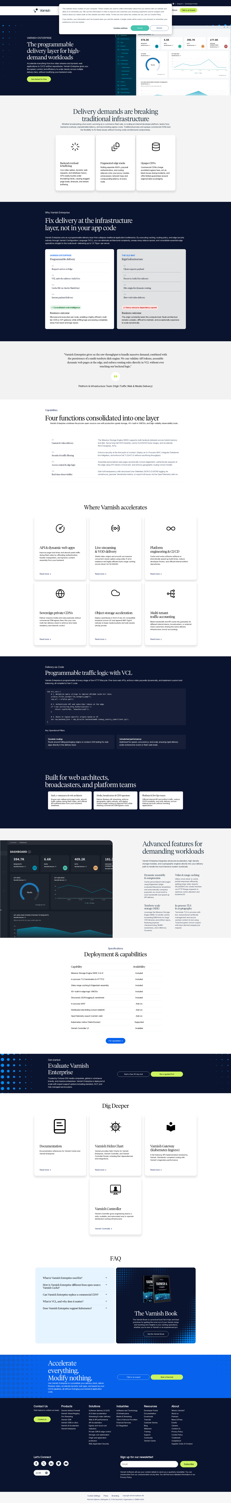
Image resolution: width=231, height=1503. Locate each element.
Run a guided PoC (167, 1074)
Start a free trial (167, 1377)
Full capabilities (115, 1041)
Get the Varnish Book (156, 1334)
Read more (44, 574)
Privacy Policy (177, 1432)
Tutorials (147, 1420)
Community (148, 1438)
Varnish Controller (102, 1228)
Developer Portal (191, 4)
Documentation (150, 1413)
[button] (75, 1278)
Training (147, 1432)
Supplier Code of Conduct (182, 1444)
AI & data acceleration (98, 1413)
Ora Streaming (67, 1416)
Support (180, 4)
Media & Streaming (124, 1416)
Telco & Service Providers (126, 1420)
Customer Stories (151, 1423)
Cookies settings (121, 28)
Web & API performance (98, 1420)
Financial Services (123, 1423)
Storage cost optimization (99, 1435)
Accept (140, 28)
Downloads (148, 1416)
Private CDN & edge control (100, 1432)
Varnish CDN (66, 1420)
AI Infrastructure (122, 1413)
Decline (159, 28)
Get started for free (39, 79)
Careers (175, 1426)
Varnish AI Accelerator (70, 1426)
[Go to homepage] (42, 12)
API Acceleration (95, 1423)
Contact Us (176, 1429)
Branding (115, 1496)
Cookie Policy (156, 14)
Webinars (148, 1429)
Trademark (176, 1438)
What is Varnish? (178, 1410)
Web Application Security (99, 1444)
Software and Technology (127, 1410)
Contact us (42, 1419)
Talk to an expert (133, 1377)
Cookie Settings (93, 1496)
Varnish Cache (150, 1441)
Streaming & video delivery (99, 1416)
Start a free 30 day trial (133, 1074)
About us (175, 1413)
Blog (146, 1426)
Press (106, 1496)
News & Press (177, 1420)
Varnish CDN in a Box (69, 1423)
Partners (175, 1416)
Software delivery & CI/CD (99, 1410)
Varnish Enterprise (68, 1429)
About (174, 10)
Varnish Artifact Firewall (70, 1410)
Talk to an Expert (188, 10)
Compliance (176, 1441)
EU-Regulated (122, 1426)
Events (174, 1423)
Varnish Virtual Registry (70, 1413)
